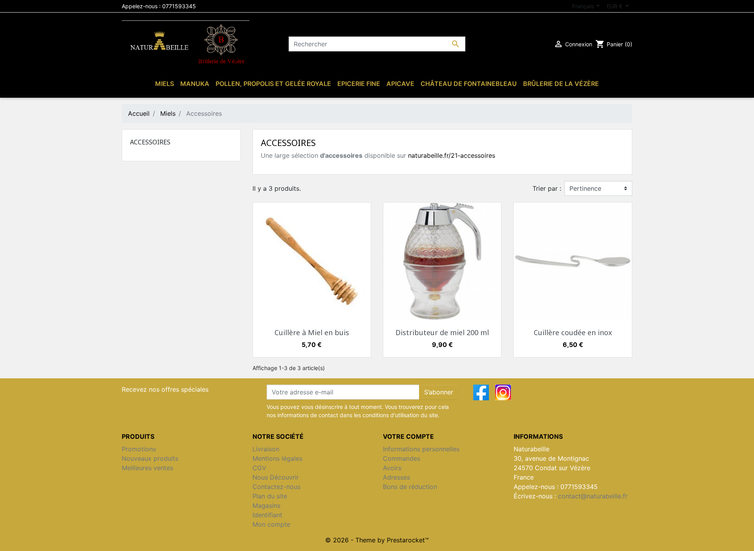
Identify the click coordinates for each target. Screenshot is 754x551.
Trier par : (547, 188)
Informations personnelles (421, 449)
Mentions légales (277, 458)
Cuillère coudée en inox (573, 332)
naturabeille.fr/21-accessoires (451, 155)
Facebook (481, 392)
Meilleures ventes (147, 468)
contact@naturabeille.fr (593, 496)
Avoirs (392, 468)
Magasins (266, 505)
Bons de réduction (410, 487)
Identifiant (267, 515)
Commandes (401, 458)
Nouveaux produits (150, 458)
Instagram (503, 392)
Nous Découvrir (276, 477)
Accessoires (150, 142)
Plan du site (270, 496)
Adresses (396, 477)
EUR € (615, 6)
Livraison (266, 449)
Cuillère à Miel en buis (312, 332)
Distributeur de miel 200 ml (442, 332)
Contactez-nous (276, 487)
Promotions (139, 449)
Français (583, 6)
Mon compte (271, 524)
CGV (259, 468)
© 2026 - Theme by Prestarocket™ (377, 540)
